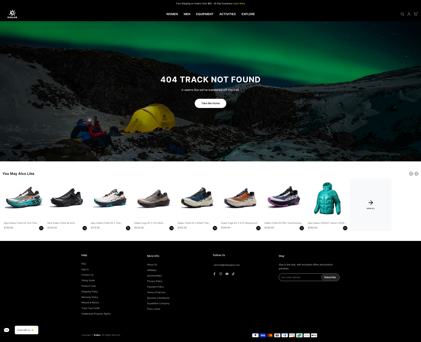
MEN (187, 14)
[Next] (416, 174)
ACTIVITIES (227, 14)
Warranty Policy (89, 297)
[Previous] (411, 174)
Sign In (85, 269)
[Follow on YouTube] (226, 274)
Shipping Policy (89, 291)
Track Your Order (90, 308)
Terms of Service (156, 292)
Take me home (210, 103)
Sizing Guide (88, 280)
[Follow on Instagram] (220, 274)
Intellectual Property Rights (96, 313)
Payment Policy (155, 286)
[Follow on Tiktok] (233, 274)
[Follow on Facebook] (214, 274)
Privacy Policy (154, 281)
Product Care (88, 285)
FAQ (83, 263)
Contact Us (87, 274)
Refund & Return (90, 302)
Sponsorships (154, 275)
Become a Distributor (158, 297)
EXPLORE (248, 14)
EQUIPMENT (205, 14)
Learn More (239, 3)
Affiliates (151, 270)
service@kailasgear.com (227, 264)
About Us (152, 264)
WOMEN (172, 14)
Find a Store (153, 308)
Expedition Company (158, 303)
